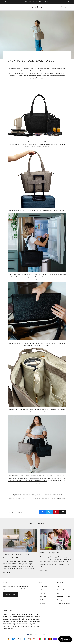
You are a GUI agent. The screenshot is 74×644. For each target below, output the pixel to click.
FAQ (58, 593)
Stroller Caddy (44, 600)
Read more (6, 572)
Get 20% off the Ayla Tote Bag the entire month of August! (27, 481)
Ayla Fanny (43, 597)
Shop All (42, 603)
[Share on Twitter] (49, 512)
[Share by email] (62, 512)
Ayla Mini (42, 590)
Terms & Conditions (63, 603)
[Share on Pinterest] (56, 512)
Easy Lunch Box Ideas (51, 553)
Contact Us (60, 590)
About (59, 586)
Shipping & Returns (63, 597)
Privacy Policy (61, 600)
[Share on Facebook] (42, 512)
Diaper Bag (43, 586)
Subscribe (10, 594)
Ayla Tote (42, 593)
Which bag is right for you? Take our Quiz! (37, 1)
